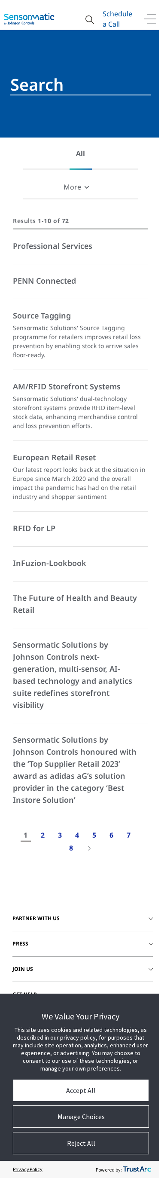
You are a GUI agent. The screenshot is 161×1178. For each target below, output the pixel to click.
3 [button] (60, 835)
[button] (80, 154)
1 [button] (25, 835)
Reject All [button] (81, 1143)
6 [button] (111, 835)
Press (20, 943)
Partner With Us (36, 918)
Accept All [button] (81, 1090)
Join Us (22, 969)
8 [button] (71, 848)
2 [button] (43, 835)
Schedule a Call (117, 19)
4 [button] (77, 835)
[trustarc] (137, 1169)
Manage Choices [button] (81, 1116)
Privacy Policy (28, 1169)
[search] (80, 84)
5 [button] (94, 835)
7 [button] (129, 835)
